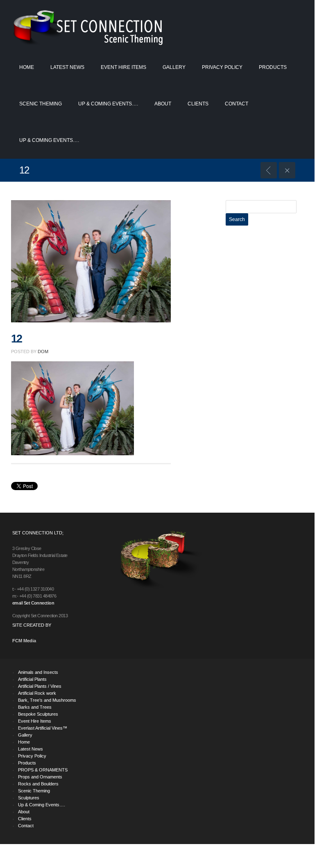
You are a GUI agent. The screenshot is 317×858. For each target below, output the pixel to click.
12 (16, 339)
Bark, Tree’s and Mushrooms (47, 700)
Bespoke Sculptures (38, 714)
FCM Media (24, 640)
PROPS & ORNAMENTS (43, 769)
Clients (198, 104)
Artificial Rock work (37, 693)
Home (26, 67)
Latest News (67, 67)
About (162, 104)
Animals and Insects (38, 672)
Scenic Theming (40, 104)
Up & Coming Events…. (108, 104)
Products (273, 67)
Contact (236, 104)
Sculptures (28, 797)
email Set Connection (33, 602)
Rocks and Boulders (38, 783)
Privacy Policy (222, 67)
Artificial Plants (32, 679)
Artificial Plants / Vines (39, 686)
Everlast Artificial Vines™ (42, 728)
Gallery (174, 67)
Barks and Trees (35, 707)
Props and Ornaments (40, 776)
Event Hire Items (123, 67)
